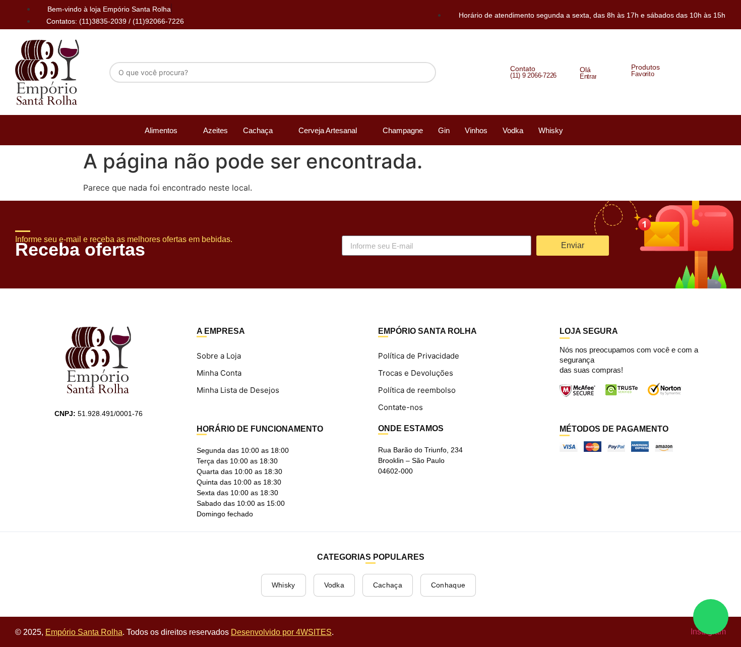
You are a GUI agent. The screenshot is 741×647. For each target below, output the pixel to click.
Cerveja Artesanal (327, 130)
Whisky (550, 130)
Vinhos (476, 130)
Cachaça (258, 130)
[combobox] (272, 72)
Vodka (513, 130)
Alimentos (161, 130)
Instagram (707, 631)
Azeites (215, 130)
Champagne (403, 130)
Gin (444, 130)
